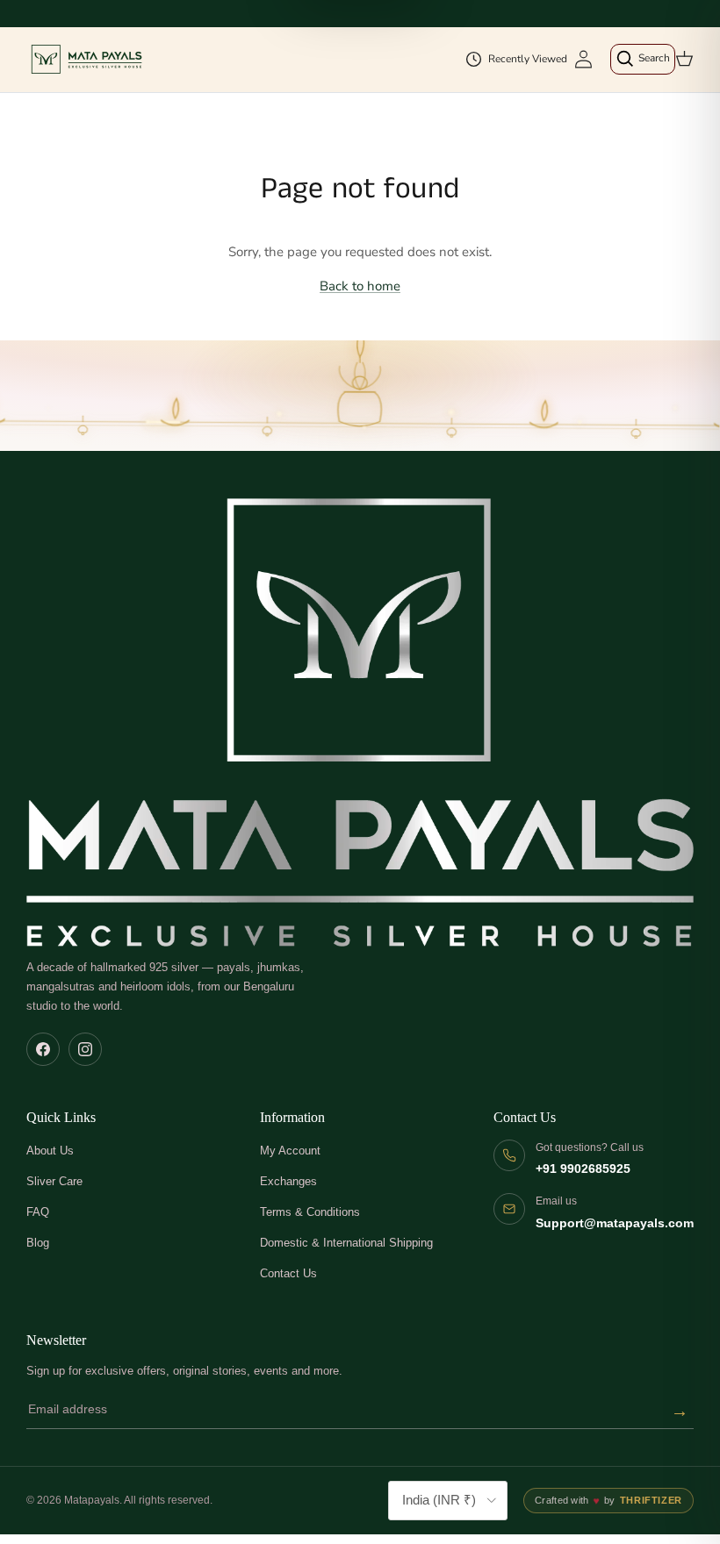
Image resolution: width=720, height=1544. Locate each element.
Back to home (360, 286)
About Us (50, 1150)
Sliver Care (54, 1181)
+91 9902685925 (583, 1169)
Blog (37, 1242)
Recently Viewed (527, 59)
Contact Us (288, 1273)
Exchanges (288, 1181)
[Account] (583, 59)
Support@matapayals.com (615, 1223)
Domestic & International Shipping (346, 1242)
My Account (290, 1150)
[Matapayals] (87, 59)
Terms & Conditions (310, 1212)
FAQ (37, 1212)
